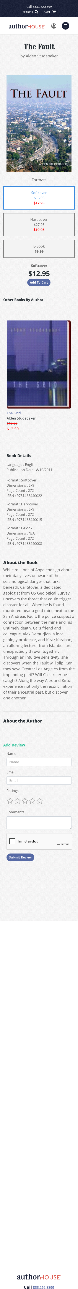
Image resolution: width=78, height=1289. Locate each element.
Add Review (14, 745)
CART (47, 12)
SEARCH (28, 12)
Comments (15, 812)
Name (11, 753)
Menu (67, 25)
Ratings (12, 790)
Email (10, 772)
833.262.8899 (42, 7)
